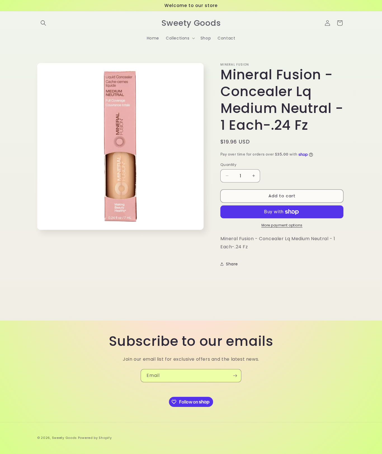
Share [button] (232, 264)
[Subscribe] (235, 375)
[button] (43, 23)
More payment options (282, 225)
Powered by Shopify (95, 438)
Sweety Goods (64, 438)
